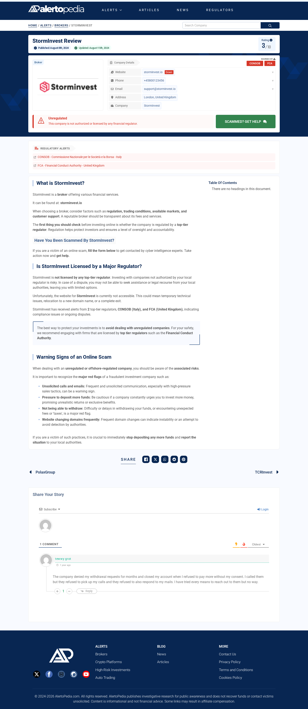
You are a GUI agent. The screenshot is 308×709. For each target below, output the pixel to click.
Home (32, 25)
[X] (36, 674)
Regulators (220, 10)
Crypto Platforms (108, 662)
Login (265, 509)
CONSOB (255, 63)
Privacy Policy (230, 662)
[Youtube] (86, 674)
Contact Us (227, 654)
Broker (38, 62)
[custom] (61, 674)
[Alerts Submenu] (121, 10)
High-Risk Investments (112, 670)
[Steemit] (73, 674)
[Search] (270, 25)
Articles (149, 10)
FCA (269, 63)
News (183, 10)
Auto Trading (105, 677)
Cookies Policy (230, 677)
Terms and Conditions (236, 670)
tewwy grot (63, 558)
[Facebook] (49, 674)
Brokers (61, 25)
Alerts (110, 10)
